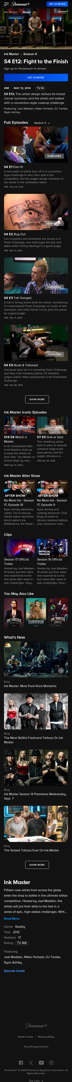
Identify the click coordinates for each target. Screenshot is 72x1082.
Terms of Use (25, 1037)
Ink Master (11, 12)
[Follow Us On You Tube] (41, 1063)
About (26, 12)
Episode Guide (14, 971)
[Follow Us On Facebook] (21, 1063)
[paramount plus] (20, 4)
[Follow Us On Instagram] (51, 1063)
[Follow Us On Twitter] (30, 1062)
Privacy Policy (46, 1037)
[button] (6, 5)
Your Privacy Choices (36, 1047)
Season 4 (30, 54)
